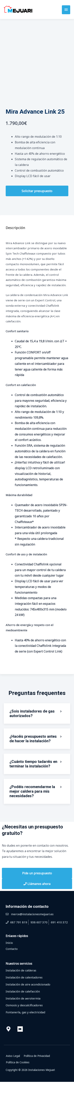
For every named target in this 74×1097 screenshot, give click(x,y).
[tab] (37, 225)
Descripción (15, 227)
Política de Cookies (17, 1062)
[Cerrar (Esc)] (42, 1085)
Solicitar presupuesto (37, 191)
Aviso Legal (13, 1056)
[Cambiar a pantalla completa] (18, 1085)
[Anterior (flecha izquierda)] (5, 1093)
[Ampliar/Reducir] (5, 1085)
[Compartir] (30, 1085)
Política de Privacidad (37, 1056)
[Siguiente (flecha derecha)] (18, 1093)
